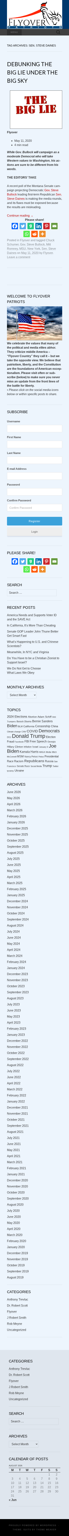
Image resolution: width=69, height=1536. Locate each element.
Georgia (51, 741)
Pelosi (41, 756)
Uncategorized (16, 1329)
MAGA (42, 752)
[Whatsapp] (26, 234)
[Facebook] (14, 226)
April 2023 (13, 1022)
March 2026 (14, 810)
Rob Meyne (14, 1323)
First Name (14, 437)
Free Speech (38, 741)
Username (13, 421)
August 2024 (15, 925)
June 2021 (14, 1143)
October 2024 (16, 913)
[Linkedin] (38, 226)
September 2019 (18, 1271)
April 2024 (13, 949)
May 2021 (13, 1150)
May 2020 (13, 1222)
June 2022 (14, 1077)
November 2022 (17, 1046)
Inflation (28, 747)
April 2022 (13, 1083)
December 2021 (17, 1107)
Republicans (34, 761)
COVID (32, 731)
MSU (22, 248)
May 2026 (13, 798)
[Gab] (30, 226)
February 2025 (16, 889)
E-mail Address (16, 468)
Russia (49, 761)
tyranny (10, 771)
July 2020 (13, 1210)
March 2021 (14, 1162)
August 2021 (15, 1131)
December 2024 (17, 901)
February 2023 (16, 1028)
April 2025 (13, 877)
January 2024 (16, 968)
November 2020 (17, 1186)
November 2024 (17, 907)
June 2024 (14, 937)
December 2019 (17, 1253)
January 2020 (16, 1247)
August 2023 (15, 998)
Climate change (14, 731)
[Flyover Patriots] (34, 14)
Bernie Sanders (42, 721)
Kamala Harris (29, 751)
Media (48, 752)
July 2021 (13, 1137)
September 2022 (18, 1059)
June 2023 (14, 1010)
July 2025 (13, 858)
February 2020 (16, 1241)
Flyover (25, 240)
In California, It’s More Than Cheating (31, 625)
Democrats (49, 730)
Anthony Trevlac (17, 1299)
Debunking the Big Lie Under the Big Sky (32, 72)
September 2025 (18, 846)
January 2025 (16, 895)
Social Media (36, 766)
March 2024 (14, 955)
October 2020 (16, 1192)
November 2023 (17, 980)
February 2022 (16, 1095)
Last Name (14, 453)
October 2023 (16, 986)
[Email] (54, 226)
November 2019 (17, 1259)
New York (33, 248)
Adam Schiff (45, 716)
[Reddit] (34, 234)
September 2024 (18, 919)
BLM (20, 726)
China (54, 726)
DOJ (9, 737)
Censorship (42, 726)
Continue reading (20, 215)
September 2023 (18, 992)
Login (34, 531)
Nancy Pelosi (31, 756)
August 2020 (15, 1204)
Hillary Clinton (15, 746)
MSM (20, 756)
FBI (26, 741)
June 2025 (14, 864)
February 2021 (16, 1168)
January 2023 (16, 1034)
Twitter (56, 766)
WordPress (48, 1525)
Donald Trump (28, 736)
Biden (12, 726)
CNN (24, 731)
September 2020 (18, 1198)
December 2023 (17, 974)
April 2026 (13, 804)
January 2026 (16, 822)
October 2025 (16, 840)
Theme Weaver (46, 1529)
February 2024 (16, 961)
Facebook (19, 742)
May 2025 (13, 870)
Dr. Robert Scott (17, 1305)
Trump (47, 766)
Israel (35, 746)
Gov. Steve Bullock (32, 244)
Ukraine (19, 770)
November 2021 (17, 1113)
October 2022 (16, 1052)
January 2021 (16, 1174)
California (28, 726)
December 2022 (17, 1040)
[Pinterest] (46, 226)
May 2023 (13, 1016)
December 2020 (17, 1180)
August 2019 (15, 1277)
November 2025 (17, 834)
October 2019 (16, 1265)
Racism (19, 761)
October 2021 (16, 1119)
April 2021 (13, 1156)
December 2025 (17, 828)
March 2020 (14, 1234)
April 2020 (13, 1228)
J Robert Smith (16, 1317)
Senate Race (23, 766)
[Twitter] (22, 226)
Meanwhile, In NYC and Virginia (28, 652)
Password (13, 484)
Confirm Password (19, 500)
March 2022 (14, 1089)
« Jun (13, 1499)
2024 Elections (17, 716)
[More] (42, 234)
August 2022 (15, 1065)
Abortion (32, 716)
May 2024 (13, 943)
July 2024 (13, 931)
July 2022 (13, 1071)
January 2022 (16, 1101)
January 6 (43, 747)
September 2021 (18, 1125)
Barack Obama (24, 721)
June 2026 (14, 792)
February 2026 (16, 816)
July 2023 (13, 1004)
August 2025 (15, 852)
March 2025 (14, 883)
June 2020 (14, 1216)
